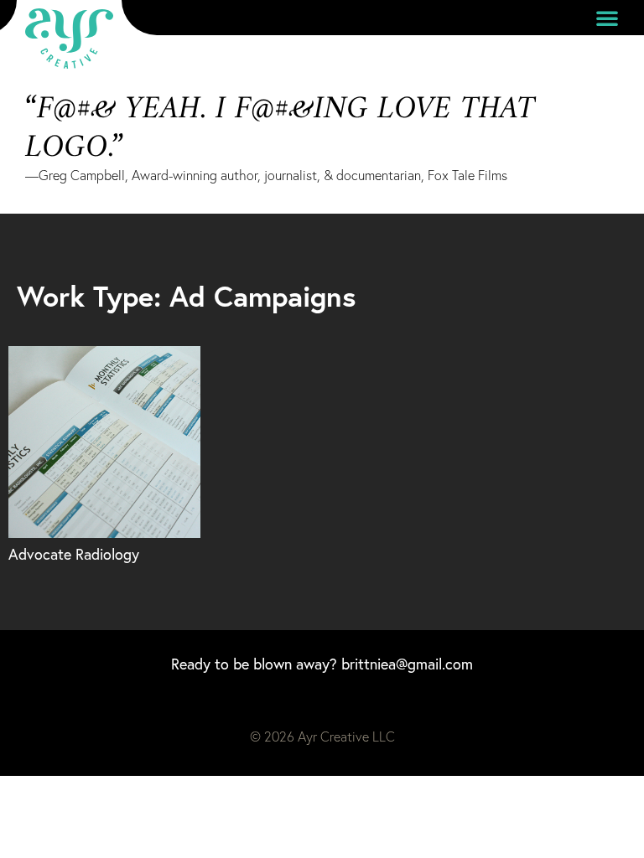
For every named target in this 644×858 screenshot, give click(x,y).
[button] (607, 17)
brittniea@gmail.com (407, 664)
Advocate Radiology (73, 554)
